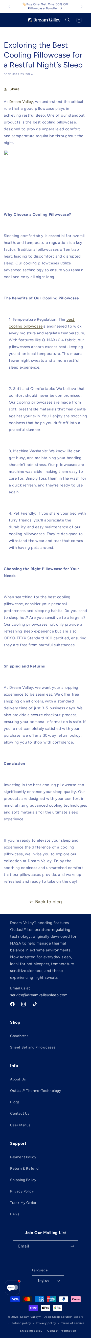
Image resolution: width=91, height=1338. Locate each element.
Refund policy (21, 1323)
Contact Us (20, 1113)
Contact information (61, 1330)
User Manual (21, 1125)
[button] (10, 20)
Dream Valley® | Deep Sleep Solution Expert (51, 1316)
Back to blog (48, 902)
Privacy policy (46, 1323)
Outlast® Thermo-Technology (35, 1091)
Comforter (19, 1036)
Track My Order (23, 1203)
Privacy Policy (22, 1191)
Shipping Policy (23, 1180)
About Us (18, 1079)
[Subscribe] (72, 1246)
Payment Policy (23, 1157)
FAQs (14, 1214)
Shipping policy (31, 1330)
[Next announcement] (81, 6)
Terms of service (72, 1323)
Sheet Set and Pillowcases (33, 1047)
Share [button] (15, 89)
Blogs (15, 1102)
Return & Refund (24, 1168)
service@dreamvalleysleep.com (39, 995)
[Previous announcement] (9, 6)
